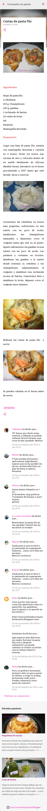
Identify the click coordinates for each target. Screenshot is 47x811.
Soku (14, 598)
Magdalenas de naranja (12, 736)
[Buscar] (43, 4)
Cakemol (17, 429)
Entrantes (9, 408)
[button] (4, 30)
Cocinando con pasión (19, 4)
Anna (15, 666)
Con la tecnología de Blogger (25, 807)
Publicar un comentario (17, 696)
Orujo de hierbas (9, 780)
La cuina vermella (21, 516)
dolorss (16, 485)
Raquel (15, 541)
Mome (15, 455)
